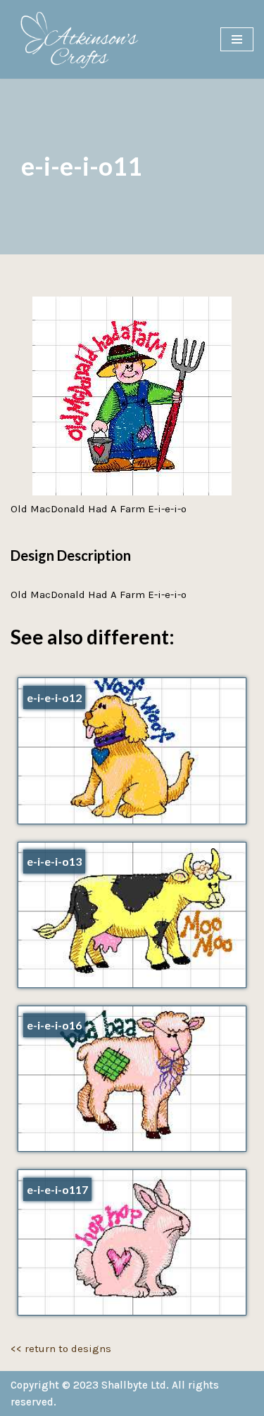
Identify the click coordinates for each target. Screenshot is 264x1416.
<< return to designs (61, 1348)
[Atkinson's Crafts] (84, 39)
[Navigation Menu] (236, 39)
